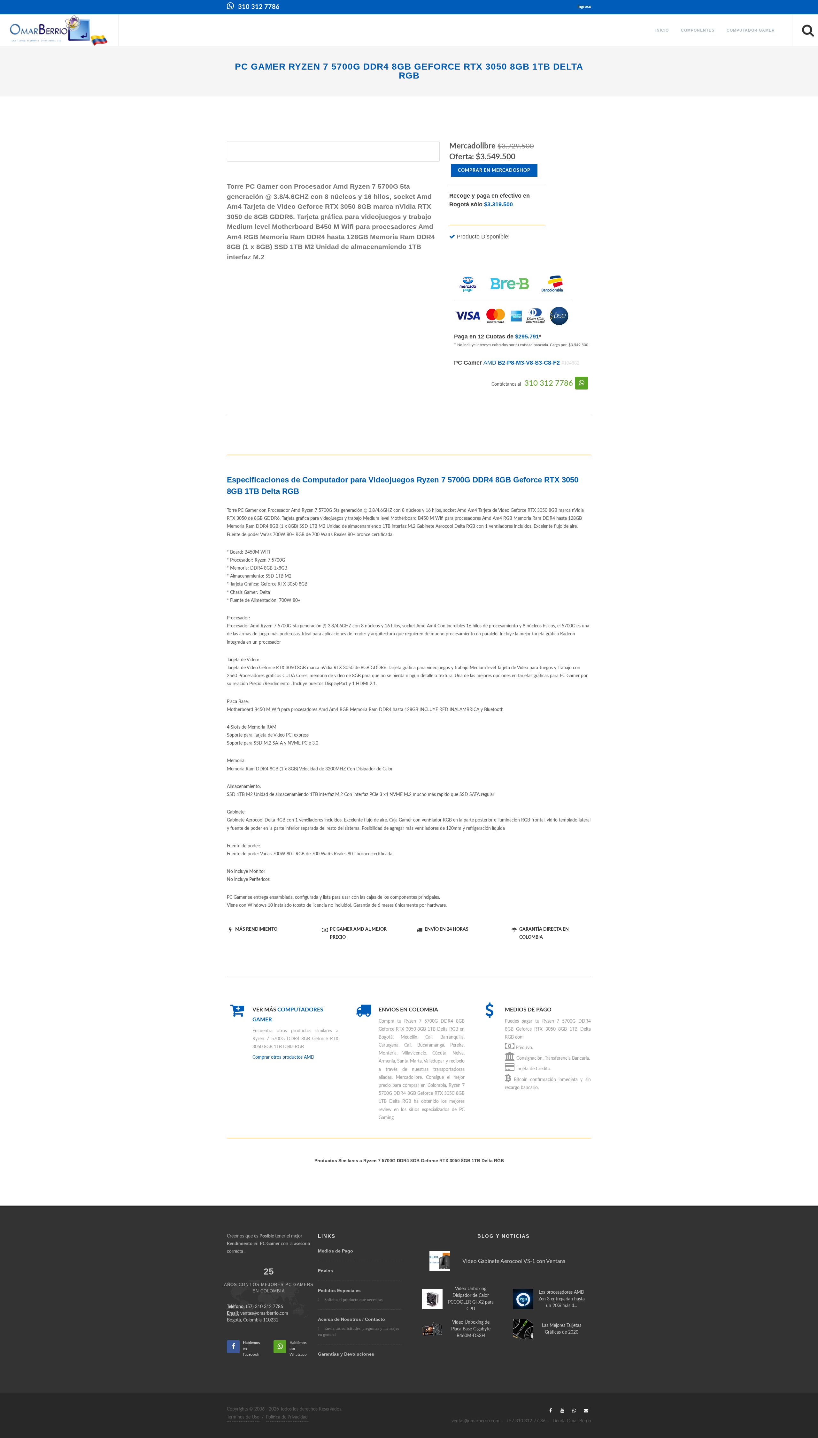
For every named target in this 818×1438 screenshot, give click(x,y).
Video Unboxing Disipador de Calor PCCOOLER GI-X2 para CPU (471, 1299)
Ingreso (584, 7)
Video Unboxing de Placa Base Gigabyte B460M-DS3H (470, 1329)
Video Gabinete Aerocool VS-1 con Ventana (513, 1261)
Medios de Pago (335, 1250)
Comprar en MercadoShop (494, 170)
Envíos (325, 1270)
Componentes (697, 30)
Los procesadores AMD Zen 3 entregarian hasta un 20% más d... (561, 1299)
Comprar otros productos (283, 1057)
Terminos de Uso (243, 1417)
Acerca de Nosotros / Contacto (351, 1319)
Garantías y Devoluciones (346, 1354)
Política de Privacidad (287, 1417)
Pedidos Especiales (339, 1290)
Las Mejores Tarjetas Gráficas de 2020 (561, 1329)
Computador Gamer (751, 30)
